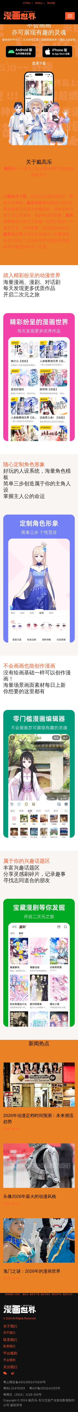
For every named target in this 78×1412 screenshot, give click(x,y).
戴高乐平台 (57, 1294)
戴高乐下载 (34, 1294)
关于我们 (27, 3)
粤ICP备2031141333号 (44, 1388)
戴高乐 (25, 1294)
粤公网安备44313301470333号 (24, 1382)
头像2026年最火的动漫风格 (29, 1196)
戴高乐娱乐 (45, 1294)
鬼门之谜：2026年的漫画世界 (31, 1271)
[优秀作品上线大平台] (39, 579)
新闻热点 (39, 3)
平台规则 (9, 1360)
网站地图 (51, 3)
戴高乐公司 (68, 1294)
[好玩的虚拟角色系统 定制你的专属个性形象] (39, 377)
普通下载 (39, 63)
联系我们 (9, 1346)
